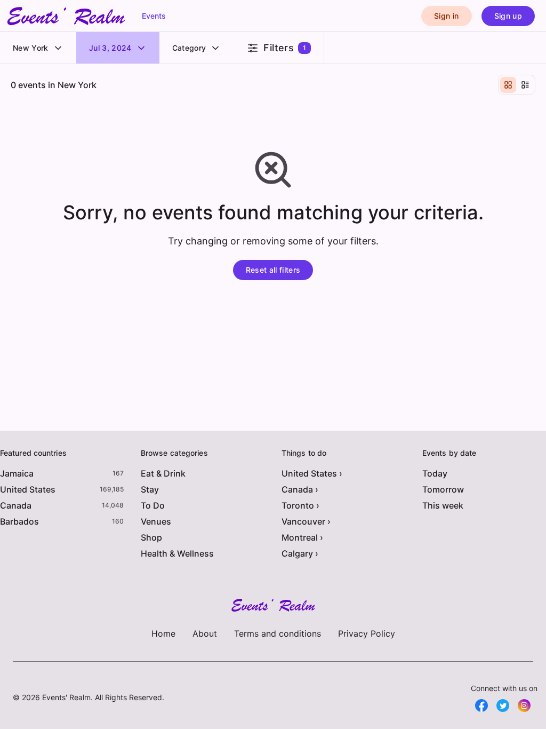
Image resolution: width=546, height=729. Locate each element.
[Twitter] (502, 705)
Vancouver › (306, 521)
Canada (15, 505)
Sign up (508, 15)
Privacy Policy (366, 633)
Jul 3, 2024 (110, 47)
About (204, 633)
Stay (150, 489)
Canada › (300, 489)
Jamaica (17, 473)
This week (442, 505)
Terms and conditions (277, 633)
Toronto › (300, 505)
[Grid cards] (508, 84)
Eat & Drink (163, 473)
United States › (312, 473)
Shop (151, 537)
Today (434, 473)
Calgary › (300, 553)
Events (154, 15)
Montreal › (302, 537)
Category (189, 47)
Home (163, 633)
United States (27, 489)
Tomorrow (443, 489)
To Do (153, 505)
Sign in (446, 15)
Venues (156, 521)
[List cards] (525, 84)
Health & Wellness (177, 553)
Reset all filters (273, 269)
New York (31, 47)
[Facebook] (481, 705)
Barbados (19, 521)
